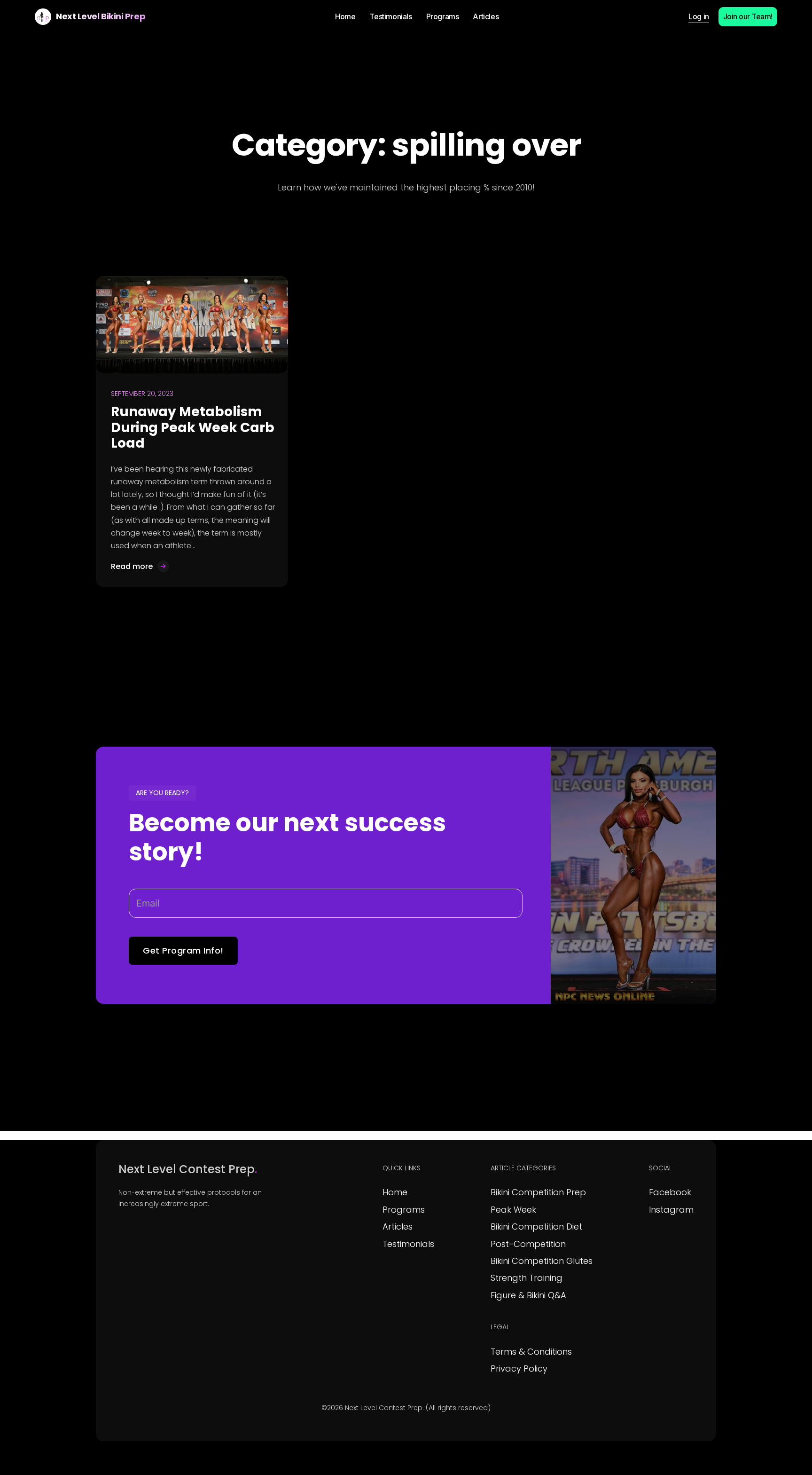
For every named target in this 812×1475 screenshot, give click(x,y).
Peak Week (513, 1209)
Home (395, 1192)
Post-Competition (528, 1244)
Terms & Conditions (531, 1351)
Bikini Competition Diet (536, 1226)
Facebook (670, 1192)
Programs (404, 1209)
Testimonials (408, 1244)
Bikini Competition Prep (538, 1192)
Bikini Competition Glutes (542, 1261)
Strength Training (526, 1278)
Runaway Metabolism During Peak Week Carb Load (192, 427)
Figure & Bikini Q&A (528, 1295)
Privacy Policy (519, 1368)
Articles (398, 1226)
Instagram (671, 1209)
